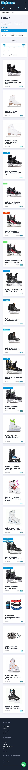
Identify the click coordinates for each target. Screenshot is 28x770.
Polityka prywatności (8, 746)
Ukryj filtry (13, 40)
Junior (7, 235)
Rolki (20, 22)
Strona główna (5, 12)
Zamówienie (6, 731)
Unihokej (3, 24)
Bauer (7, 55)
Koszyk (5, 728)
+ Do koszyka (19, 115)
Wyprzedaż (17, 24)
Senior (7, 177)
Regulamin (5, 748)
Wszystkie (3, 22)
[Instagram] (8, 761)
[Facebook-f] (4, 761)
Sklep (4, 733)
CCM (15, 55)
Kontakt (5, 751)
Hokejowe (7, 86)
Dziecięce (7, 441)
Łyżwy (15, 22)
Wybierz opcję (19, 86)
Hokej (10, 22)
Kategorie (5, 30)
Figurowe (7, 115)
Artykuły (5, 744)
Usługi (10, 24)
